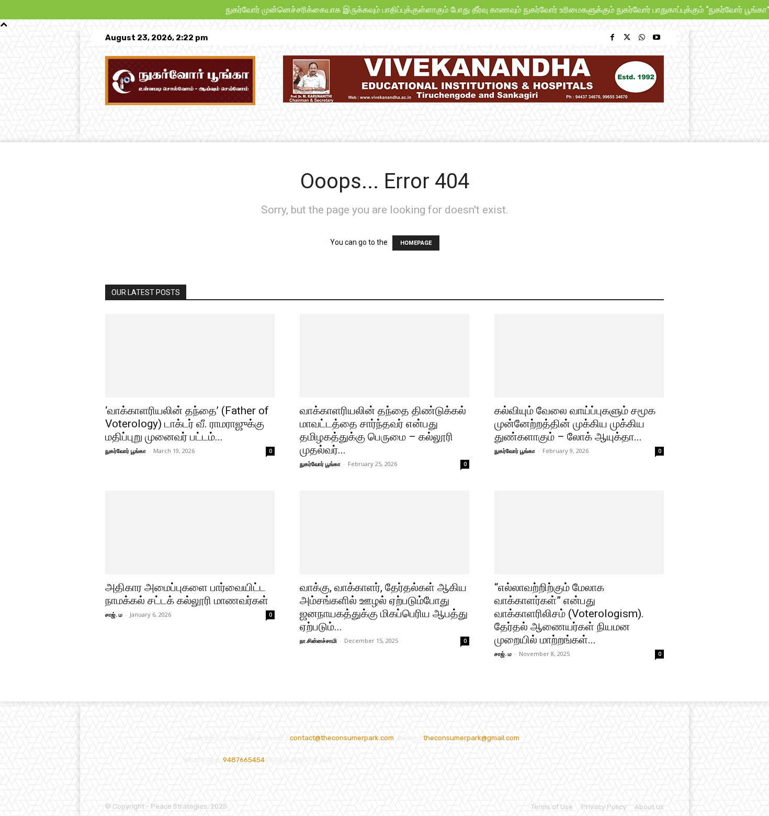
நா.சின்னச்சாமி (318, 640)
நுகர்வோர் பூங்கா (125, 451)
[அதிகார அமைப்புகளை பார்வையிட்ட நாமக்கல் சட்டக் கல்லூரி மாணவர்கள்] (190, 532)
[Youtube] (656, 37)
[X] (627, 37)
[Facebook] (612, 37)
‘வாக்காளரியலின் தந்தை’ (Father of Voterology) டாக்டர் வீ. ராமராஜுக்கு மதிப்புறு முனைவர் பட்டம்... (187, 423)
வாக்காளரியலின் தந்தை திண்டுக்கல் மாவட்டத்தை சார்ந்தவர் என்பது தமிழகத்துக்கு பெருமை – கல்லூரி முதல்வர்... (383, 430)
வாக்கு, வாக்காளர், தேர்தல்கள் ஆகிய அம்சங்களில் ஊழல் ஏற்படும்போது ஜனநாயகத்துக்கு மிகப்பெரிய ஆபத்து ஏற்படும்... (384, 607)
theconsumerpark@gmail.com (471, 738)
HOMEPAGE (416, 243)
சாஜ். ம (113, 614)
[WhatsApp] (642, 37)
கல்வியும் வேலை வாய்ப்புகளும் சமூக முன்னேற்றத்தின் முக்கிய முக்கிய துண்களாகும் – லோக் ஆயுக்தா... (574, 423)
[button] (651, 129)
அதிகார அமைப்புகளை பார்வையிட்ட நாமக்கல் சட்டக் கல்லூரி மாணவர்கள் (186, 594)
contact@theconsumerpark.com (342, 738)
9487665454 (244, 760)
